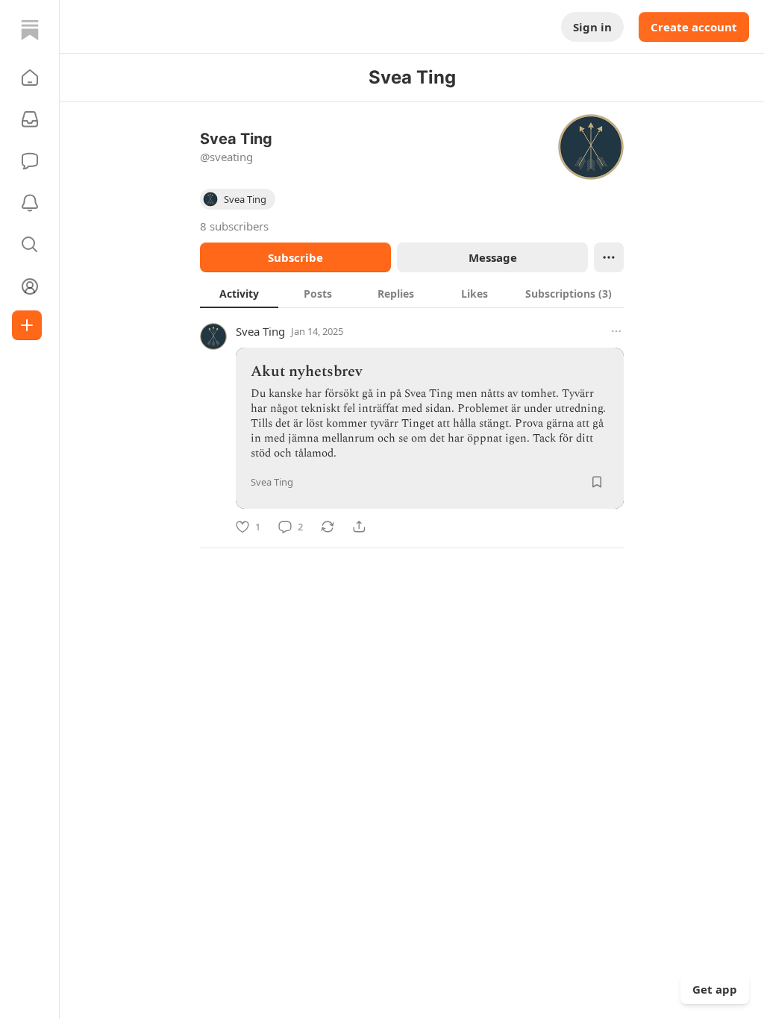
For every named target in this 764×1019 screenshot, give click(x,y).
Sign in (592, 26)
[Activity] (30, 203)
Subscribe (295, 257)
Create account (694, 26)
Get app (714, 989)
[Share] (359, 527)
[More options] (616, 331)
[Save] (597, 482)
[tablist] (412, 293)
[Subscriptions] (30, 119)
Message (493, 257)
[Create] (27, 325)
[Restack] (327, 527)
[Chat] (30, 161)
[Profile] (30, 286)
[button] (30, 77)
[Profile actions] (609, 257)
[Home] (30, 30)
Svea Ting (260, 331)
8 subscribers (234, 226)
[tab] (239, 293)
